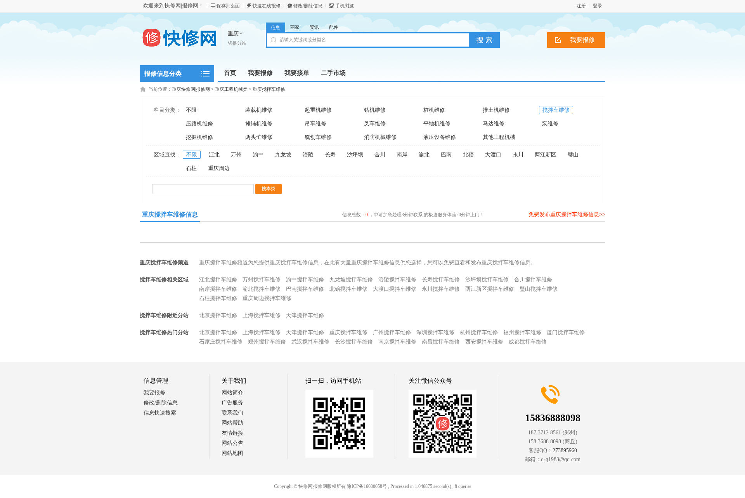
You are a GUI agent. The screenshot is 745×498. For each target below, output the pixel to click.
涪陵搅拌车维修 (397, 280)
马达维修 (493, 124)
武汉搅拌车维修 (310, 342)
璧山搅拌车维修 (539, 289)
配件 (333, 27)
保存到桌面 (228, 6)
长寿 (330, 155)
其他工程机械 (499, 137)
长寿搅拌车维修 (441, 280)
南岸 (402, 155)
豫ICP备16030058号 (367, 486)
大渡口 (493, 155)
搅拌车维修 (556, 110)
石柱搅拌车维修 (218, 298)
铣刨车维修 (318, 137)
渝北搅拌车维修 (262, 289)
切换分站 (237, 43)
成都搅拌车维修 (528, 342)
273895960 (565, 450)
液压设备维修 (439, 137)
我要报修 (582, 39)
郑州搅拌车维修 (267, 342)
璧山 (573, 155)
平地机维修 (436, 124)
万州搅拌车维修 (262, 280)
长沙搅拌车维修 (354, 342)
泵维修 (550, 124)
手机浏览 (344, 6)
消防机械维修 (380, 137)
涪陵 (308, 155)
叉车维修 (375, 124)
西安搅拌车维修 (484, 342)
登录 (597, 6)
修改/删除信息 (307, 6)
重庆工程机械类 (231, 89)
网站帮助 (232, 423)
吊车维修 (315, 124)
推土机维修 (496, 110)
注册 (581, 6)
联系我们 (232, 413)
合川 (379, 155)
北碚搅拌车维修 (348, 289)
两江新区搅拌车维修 (489, 289)
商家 (295, 27)
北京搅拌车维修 (218, 315)
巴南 (446, 155)
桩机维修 (434, 110)
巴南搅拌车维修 (305, 289)
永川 (518, 155)
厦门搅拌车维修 (566, 332)
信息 (275, 27)
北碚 (468, 155)
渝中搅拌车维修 (305, 280)
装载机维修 (258, 110)
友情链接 (232, 433)
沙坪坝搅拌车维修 (487, 280)
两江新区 (545, 155)
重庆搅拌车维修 (269, 89)
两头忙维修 (258, 137)
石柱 (191, 168)
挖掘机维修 (199, 137)
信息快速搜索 (160, 413)
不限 (191, 110)
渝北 (424, 155)
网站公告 (232, 443)
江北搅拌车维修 (218, 280)
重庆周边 (219, 168)
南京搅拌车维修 (397, 342)
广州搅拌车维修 (392, 332)
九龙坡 (283, 155)
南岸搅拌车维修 (218, 289)
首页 (230, 72)
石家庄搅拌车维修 (221, 342)
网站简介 (232, 393)
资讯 (314, 27)
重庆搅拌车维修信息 (170, 214)
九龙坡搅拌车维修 (351, 280)
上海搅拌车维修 (262, 315)
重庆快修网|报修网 (191, 89)
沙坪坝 (355, 155)
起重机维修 (318, 110)
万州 (236, 155)
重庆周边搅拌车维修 (267, 298)
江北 (214, 155)
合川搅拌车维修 (533, 280)
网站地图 (232, 453)
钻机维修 (375, 110)
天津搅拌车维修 (305, 315)
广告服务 (232, 403)
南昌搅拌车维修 (441, 342)
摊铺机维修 (258, 124)
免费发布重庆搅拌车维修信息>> (566, 214)
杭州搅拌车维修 (479, 332)
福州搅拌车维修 (522, 332)
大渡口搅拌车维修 (394, 289)
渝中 (258, 155)
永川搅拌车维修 (441, 289)
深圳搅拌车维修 (435, 332)
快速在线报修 (267, 6)
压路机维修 (199, 124)
